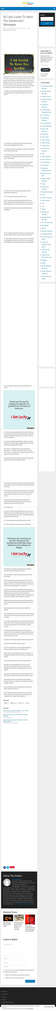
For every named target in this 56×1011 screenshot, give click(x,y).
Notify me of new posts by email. (14, 978)
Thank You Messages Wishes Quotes (46, 244)
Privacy (4, 997)
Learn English (46, 200)
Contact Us (5, 994)
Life (43, 203)
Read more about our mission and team (24, 904)
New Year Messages (47, 222)
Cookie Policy (30, 1008)
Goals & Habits (46, 156)
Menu (3, 8)
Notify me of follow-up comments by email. (17, 975)
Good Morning (46, 162)
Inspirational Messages (9, 30)
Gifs (43, 154)
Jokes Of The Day (47, 197)
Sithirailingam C (17, 879)
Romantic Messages (47, 231)
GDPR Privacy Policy (8, 1002)
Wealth (44, 263)
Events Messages (46, 123)
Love (43, 206)
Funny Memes (46, 140)
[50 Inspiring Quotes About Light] (8, 918)
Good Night (45, 165)
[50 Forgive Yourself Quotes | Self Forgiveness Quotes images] (30, 919)
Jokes (43, 195)
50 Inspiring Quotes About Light (7, 924)
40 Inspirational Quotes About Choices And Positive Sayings (19, 926)
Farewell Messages (47, 126)
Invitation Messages (47, 192)
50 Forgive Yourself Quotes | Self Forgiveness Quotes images (30, 928)
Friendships (45, 134)
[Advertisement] (19, 42)
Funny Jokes (45, 137)
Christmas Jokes (46, 96)
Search (42, 15)
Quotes (44, 228)
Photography (45, 225)
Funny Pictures (46, 143)
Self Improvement (47, 234)
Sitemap (4, 991)
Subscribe (45, 70)
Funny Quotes (46, 145)
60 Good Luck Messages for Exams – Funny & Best (15, 710)
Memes (44, 209)
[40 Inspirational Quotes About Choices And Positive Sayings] (19, 918)
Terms (4, 999)
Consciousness (46, 115)
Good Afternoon (46, 159)
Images (44, 184)
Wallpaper (44, 260)
